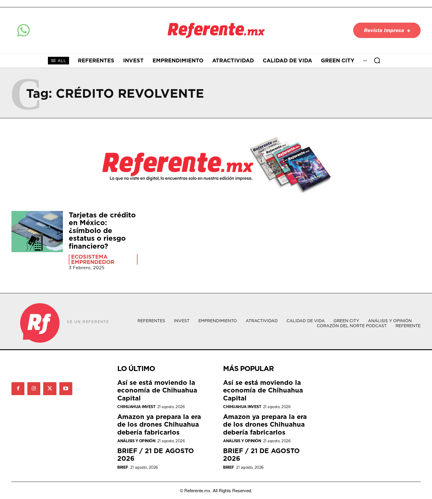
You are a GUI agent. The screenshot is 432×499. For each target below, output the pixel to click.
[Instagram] (33, 388)
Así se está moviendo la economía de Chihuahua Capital (157, 390)
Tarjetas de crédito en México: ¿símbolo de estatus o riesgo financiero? (102, 230)
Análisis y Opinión (136, 440)
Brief (122, 467)
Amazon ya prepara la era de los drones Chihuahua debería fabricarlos (159, 424)
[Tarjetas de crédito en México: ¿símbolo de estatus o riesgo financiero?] (37, 231)
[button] (377, 60)
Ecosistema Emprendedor (92, 259)
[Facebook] (17, 388)
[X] (49, 388)
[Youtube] (65, 388)
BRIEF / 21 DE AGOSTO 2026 (155, 454)
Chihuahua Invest (136, 406)
